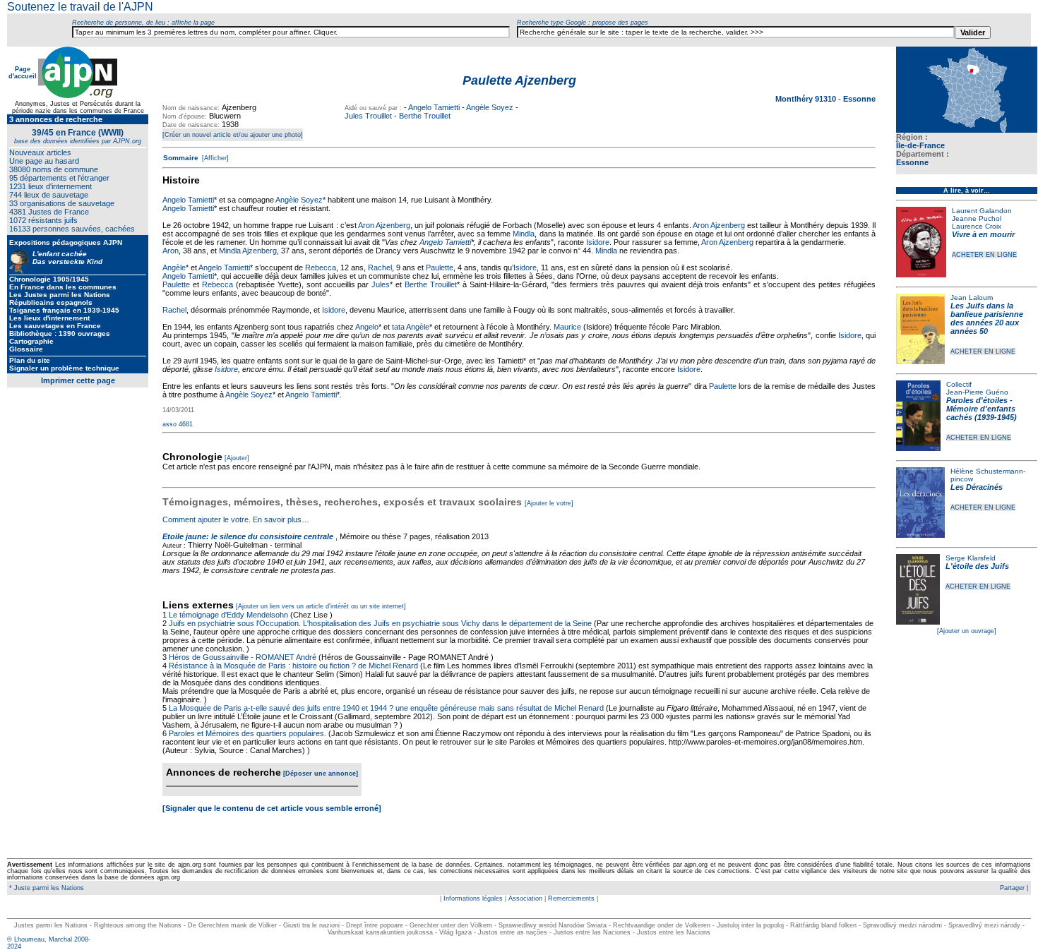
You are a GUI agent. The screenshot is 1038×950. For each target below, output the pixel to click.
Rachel (380, 267)
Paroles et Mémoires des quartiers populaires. (247, 733)
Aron (170, 250)
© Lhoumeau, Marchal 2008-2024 (48, 943)
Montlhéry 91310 (806, 99)
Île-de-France (920, 145)
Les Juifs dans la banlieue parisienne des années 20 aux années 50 (986, 318)
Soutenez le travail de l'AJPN (80, 7)
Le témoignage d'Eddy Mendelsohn (228, 615)
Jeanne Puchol (976, 218)
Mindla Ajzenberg (248, 250)
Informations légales (473, 898)
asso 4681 (177, 424)
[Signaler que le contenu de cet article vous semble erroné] (271, 808)
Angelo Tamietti (434, 107)
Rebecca (320, 267)
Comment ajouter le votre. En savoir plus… (235, 519)
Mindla (524, 233)
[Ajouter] (237, 458)
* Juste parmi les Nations (45, 887)
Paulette (439, 267)
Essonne (912, 162)
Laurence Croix (976, 226)
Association (525, 898)
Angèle (174, 267)
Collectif (959, 384)
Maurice (567, 327)
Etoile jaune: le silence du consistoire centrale (247, 536)
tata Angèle (410, 327)
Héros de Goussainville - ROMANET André (242, 657)
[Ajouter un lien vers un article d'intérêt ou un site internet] (321, 606)
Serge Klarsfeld (970, 558)
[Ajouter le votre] (549, 503)
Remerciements (571, 898)
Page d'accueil (22, 73)
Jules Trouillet (368, 116)
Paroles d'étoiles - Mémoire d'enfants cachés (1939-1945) (981, 408)
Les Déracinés (976, 487)
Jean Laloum (971, 297)
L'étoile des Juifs (977, 566)
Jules (380, 284)
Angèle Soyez (489, 107)
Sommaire (180, 158)
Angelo (366, 327)
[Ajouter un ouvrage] (966, 631)
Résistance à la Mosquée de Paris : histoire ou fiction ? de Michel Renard (293, 665)
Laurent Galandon (982, 211)
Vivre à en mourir (983, 234)
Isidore (597, 242)
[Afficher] (214, 158)
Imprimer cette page (78, 380)
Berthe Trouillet (425, 116)
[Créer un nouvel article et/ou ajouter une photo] (232, 134)
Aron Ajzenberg (384, 225)
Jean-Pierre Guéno (977, 392)
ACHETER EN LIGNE (984, 254)
